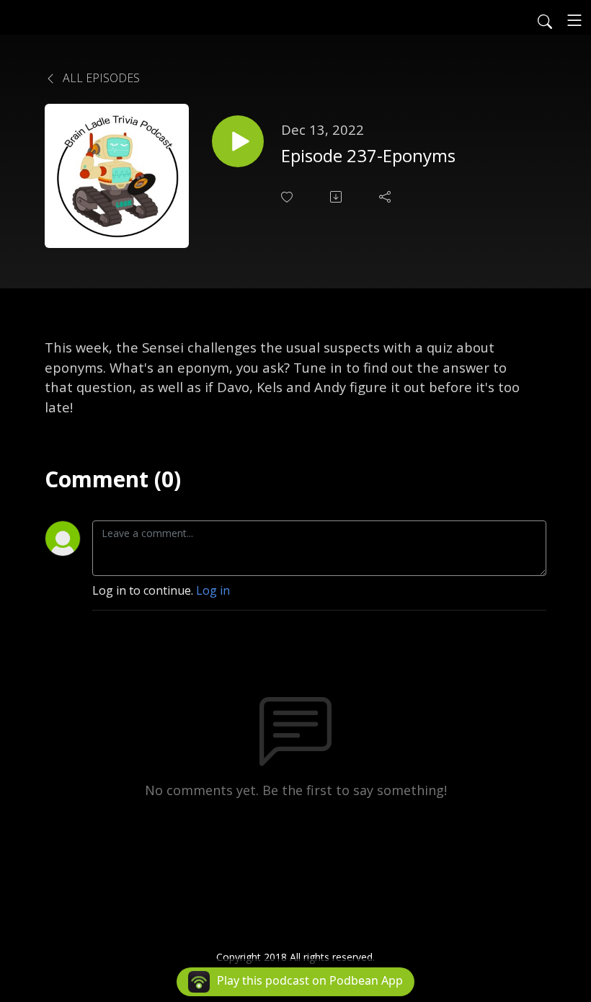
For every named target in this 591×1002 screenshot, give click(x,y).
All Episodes (100, 78)
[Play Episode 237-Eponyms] (238, 141)
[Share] (386, 197)
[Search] (545, 20)
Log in (213, 590)
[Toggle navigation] (574, 20)
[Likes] (288, 197)
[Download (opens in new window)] (337, 197)
